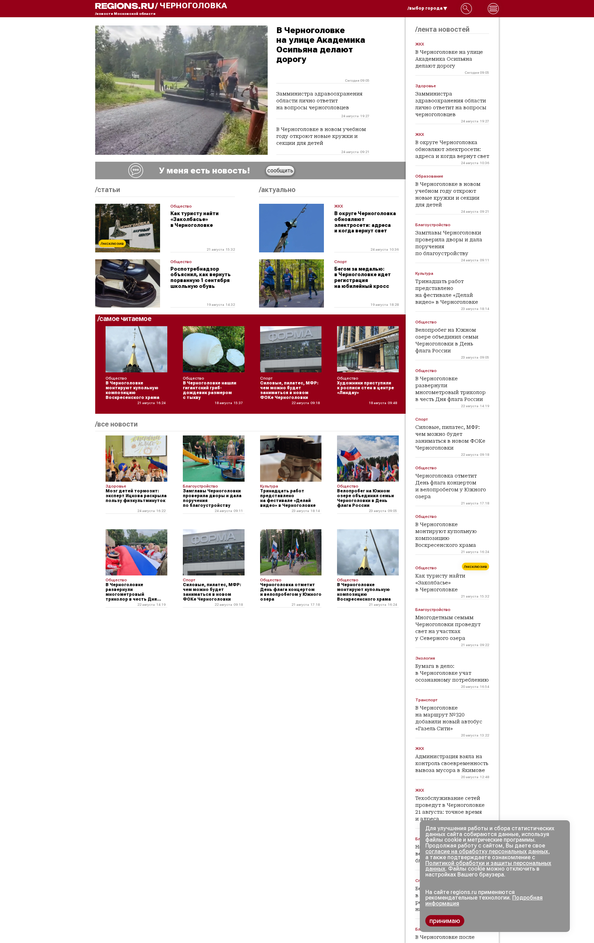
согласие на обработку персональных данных (486, 851)
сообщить (280, 170)
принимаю (444, 920)
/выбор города (425, 8)
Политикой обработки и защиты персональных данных (488, 866)
